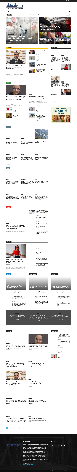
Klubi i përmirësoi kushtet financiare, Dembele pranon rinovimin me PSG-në (41, 219)
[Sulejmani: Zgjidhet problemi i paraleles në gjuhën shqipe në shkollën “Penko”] (16, 57)
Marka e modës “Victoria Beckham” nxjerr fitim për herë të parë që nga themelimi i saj (41, 258)
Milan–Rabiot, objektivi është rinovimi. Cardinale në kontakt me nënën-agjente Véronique (41, 225)
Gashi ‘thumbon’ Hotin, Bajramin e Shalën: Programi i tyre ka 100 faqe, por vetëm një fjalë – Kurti (16, 98)
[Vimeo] (68, 1)
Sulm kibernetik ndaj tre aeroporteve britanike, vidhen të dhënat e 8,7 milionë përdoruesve (63, 297)
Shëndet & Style (10, 34)
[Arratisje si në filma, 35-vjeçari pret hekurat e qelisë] (41, 175)
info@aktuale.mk (26, 465)
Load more (60, 361)
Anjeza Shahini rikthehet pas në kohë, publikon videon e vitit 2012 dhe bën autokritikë (42, 264)
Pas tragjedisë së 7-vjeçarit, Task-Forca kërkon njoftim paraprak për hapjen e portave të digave (32, 14)
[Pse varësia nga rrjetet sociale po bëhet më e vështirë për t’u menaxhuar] (53, 293)
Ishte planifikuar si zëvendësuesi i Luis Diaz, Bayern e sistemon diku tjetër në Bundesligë (15, 226)
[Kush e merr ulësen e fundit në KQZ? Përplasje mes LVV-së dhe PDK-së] (9, 109)
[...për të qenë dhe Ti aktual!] (16, 6)
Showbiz (63, 69)
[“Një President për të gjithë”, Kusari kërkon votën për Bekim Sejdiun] (32, 109)
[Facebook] (63, 1)
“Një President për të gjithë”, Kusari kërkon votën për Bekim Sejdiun (41, 109)
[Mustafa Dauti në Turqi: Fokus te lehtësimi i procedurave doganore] (8, 293)
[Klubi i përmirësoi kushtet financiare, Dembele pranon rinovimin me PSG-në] (32, 219)
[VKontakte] (64, 445)
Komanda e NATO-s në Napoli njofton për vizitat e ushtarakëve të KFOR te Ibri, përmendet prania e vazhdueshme (41, 116)
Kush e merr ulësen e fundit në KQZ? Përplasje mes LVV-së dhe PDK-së (19, 109)
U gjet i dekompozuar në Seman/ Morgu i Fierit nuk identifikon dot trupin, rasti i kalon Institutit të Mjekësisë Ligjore (27, 158)
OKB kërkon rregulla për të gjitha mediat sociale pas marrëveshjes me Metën (63, 303)
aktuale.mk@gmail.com (28, 464)
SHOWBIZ (9, 241)
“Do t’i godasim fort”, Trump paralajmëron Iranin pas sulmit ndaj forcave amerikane (12, 197)
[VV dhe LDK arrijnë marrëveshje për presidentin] (9, 115)
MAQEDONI (9, 47)
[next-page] (9, 78)
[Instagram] (65, 1)
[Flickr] (58, 445)
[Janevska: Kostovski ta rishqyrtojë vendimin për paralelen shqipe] (32, 71)
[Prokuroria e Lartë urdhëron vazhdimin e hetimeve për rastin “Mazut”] (32, 52)
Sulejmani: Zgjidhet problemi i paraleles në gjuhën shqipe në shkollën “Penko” (14, 67)
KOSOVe (8, 82)
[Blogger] (52, 445)
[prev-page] (7, 78)
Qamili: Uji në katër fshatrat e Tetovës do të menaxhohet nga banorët (42, 58)
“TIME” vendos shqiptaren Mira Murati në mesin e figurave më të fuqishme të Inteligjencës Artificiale (41, 158)
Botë (7, 179)
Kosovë (8, 94)
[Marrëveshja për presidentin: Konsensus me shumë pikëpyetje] (38, 90)
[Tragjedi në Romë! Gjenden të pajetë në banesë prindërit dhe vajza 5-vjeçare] (13, 175)
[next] (69, 15)
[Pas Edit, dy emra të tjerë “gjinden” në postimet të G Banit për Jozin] (32, 252)
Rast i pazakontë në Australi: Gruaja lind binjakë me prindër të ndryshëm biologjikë (27, 182)
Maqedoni (41, 37)
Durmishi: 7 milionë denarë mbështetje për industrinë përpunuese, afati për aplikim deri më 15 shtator (19, 304)
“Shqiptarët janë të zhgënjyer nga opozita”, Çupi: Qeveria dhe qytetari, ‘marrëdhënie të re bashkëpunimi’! (27, 141)
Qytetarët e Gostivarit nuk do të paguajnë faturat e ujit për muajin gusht (42, 64)
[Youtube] (70, 1)
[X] (66, 1)
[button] (69, 11)
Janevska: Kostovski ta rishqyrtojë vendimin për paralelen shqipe (40, 70)
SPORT (8, 207)
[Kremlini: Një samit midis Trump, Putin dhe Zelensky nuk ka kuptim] (27, 190)
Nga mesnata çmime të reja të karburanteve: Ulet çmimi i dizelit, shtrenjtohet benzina (15, 286)
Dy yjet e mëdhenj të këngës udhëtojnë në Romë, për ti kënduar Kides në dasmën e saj (42, 246)
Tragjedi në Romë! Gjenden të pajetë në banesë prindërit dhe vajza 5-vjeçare (12, 182)
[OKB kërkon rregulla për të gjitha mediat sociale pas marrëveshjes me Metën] (53, 303)
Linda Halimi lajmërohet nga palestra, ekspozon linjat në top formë (65, 71)
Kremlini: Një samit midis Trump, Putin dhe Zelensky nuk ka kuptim (26, 197)
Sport (7, 223)
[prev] (67, 15)
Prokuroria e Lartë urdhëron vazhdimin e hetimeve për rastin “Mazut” (42, 52)
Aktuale (41, 24)
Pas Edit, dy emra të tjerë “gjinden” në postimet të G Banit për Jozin (42, 252)
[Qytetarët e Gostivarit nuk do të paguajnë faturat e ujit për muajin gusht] (32, 64)
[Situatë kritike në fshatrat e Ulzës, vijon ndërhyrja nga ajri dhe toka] (41, 134)
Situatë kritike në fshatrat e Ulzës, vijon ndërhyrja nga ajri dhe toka (41, 141)
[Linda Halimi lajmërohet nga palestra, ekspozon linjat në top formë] (66, 67)
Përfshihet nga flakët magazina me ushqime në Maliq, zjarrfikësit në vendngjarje (11, 158)
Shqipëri (8, 154)
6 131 (18, 428)
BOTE (8, 168)
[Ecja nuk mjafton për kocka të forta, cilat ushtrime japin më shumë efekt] (31, 293)
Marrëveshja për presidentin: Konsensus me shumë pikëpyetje (38, 97)
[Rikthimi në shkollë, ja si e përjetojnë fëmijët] (31, 298)
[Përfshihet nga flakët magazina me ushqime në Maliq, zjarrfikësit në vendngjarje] (13, 150)
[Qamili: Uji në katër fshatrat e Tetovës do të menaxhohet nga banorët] (32, 58)
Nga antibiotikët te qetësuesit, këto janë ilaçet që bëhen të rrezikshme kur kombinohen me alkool (41, 302)
